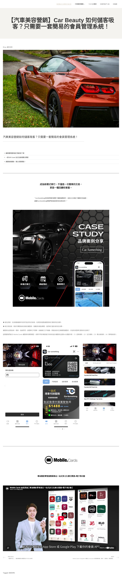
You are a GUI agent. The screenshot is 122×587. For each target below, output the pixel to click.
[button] (61, 153)
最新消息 (10, 47)
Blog (4, 47)
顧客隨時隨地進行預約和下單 (15, 153)
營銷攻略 (12, 573)
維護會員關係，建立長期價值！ (16, 161)
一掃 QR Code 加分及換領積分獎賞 (17, 157)
